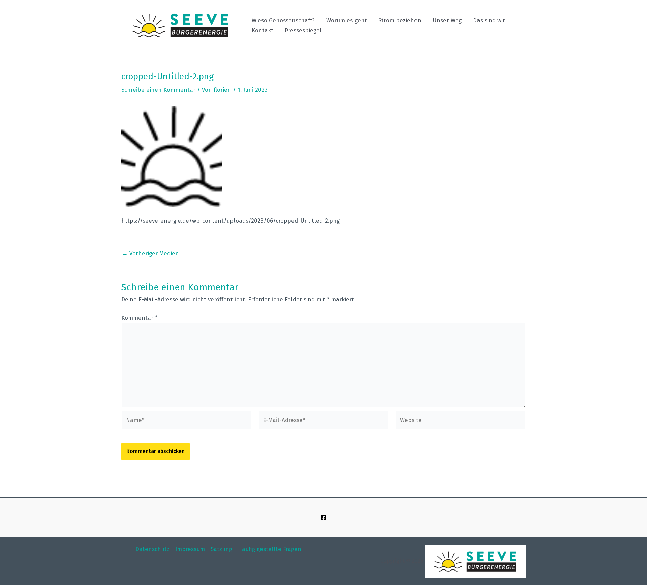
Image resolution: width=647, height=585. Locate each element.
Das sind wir (489, 20)
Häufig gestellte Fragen (269, 549)
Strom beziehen (399, 20)
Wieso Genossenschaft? (283, 20)
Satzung (221, 549)
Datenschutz (152, 549)
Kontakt (262, 30)
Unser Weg (447, 20)
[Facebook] (323, 518)
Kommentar (139, 317)
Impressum (190, 549)
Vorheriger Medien (150, 253)
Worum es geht (346, 20)
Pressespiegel (303, 30)
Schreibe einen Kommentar (158, 89)
